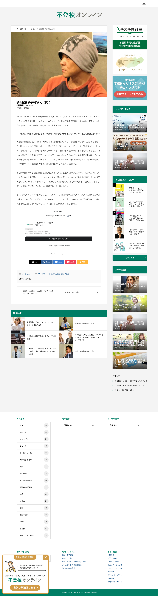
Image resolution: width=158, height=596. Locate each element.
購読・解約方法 (67, 555)
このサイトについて (115, 565)
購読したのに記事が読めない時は (74, 562)
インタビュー (30, 105)
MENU (144, 4)
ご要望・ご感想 (113, 562)
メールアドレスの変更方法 (72, 565)
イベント (34, 432)
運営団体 (111, 572)
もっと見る (130, 258)
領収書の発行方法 (68, 568)
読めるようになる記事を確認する (59, 245)
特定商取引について (115, 582)
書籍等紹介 (33, 515)
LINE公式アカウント (115, 568)
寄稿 (33, 508)
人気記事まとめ (33, 460)
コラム (34, 501)
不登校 (33, 529)
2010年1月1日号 (44, 274)
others (33, 522)
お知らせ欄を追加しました (124, 390)
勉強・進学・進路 (33, 535)
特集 (33, 467)
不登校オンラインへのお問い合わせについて (131, 381)
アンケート (33, 425)
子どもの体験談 (34, 480)
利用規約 (111, 578)
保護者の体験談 (33, 487)
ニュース (33, 446)
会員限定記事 (55, 274)
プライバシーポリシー (116, 575)
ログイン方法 (67, 558)
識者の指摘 (65, 274)
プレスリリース (33, 453)
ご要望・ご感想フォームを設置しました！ (130, 385)
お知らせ (111, 555)
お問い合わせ (112, 558)
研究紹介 (33, 474)
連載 (34, 494)
